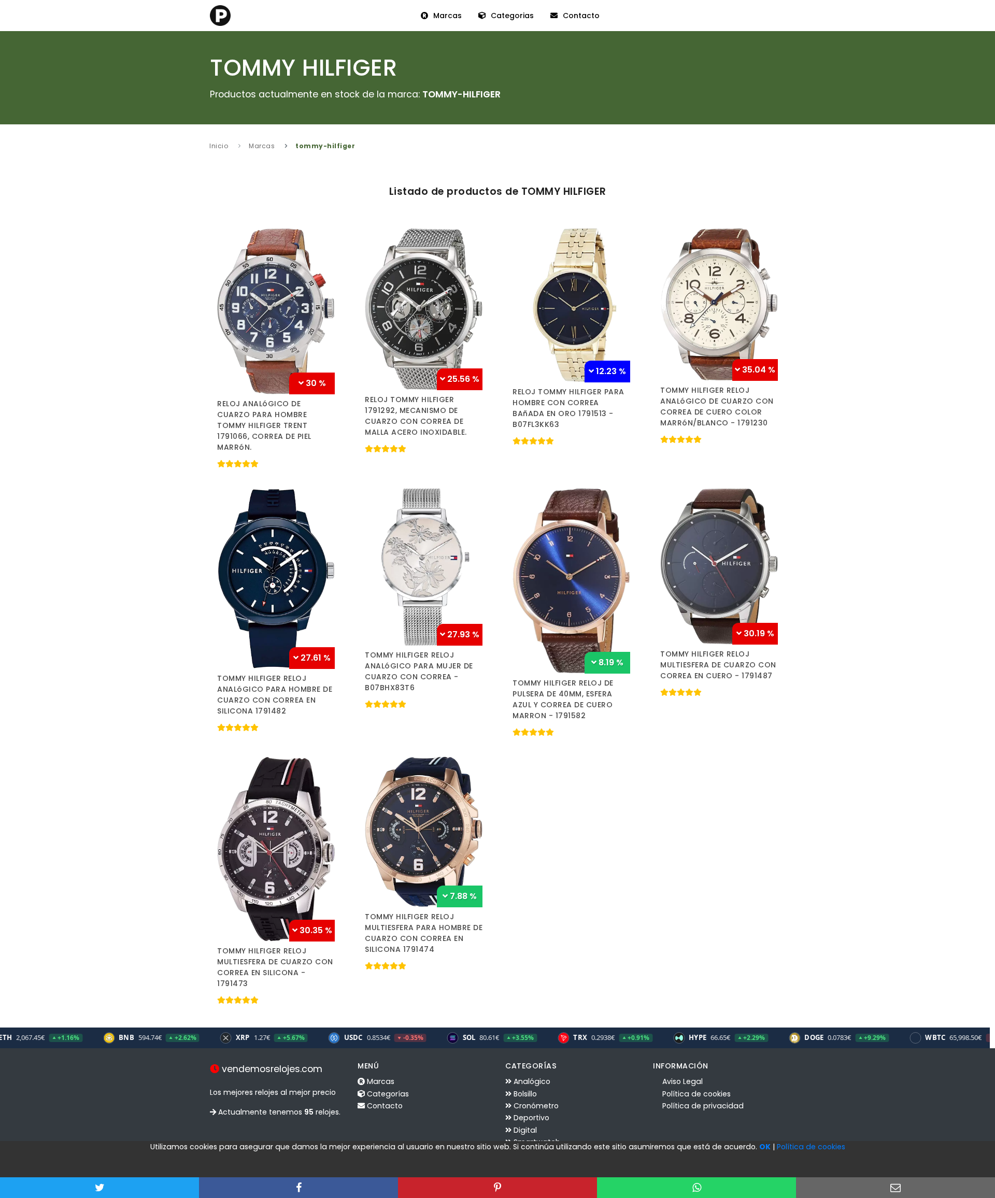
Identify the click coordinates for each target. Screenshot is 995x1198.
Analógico (530, 1081)
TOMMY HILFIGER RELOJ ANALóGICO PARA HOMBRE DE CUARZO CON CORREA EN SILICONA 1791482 (274, 694)
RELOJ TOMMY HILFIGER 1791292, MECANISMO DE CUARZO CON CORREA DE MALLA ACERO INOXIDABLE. (416, 415)
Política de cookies (695, 1094)
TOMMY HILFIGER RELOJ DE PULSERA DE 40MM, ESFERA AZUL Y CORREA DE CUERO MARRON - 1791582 (563, 699)
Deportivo (530, 1118)
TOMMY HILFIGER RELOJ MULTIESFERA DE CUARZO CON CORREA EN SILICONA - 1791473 (275, 967)
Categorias (511, 15)
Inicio (218, 145)
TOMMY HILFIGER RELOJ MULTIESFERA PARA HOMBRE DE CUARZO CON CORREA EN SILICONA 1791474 (423, 932)
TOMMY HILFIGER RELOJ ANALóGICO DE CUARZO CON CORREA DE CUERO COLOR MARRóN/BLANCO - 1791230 (717, 406)
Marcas (446, 15)
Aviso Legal (681, 1081)
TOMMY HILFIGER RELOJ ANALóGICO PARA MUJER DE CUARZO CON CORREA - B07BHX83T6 (419, 671)
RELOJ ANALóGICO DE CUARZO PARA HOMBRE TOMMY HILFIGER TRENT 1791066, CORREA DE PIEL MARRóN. (264, 425)
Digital (524, 1130)
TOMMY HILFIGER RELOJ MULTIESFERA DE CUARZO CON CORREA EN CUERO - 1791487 (718, 665)
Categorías (387, 1094)
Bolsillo (524, 1094)
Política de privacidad (702, 1106)
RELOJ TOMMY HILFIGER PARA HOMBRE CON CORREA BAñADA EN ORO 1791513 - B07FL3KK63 (568, 408)
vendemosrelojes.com (270, 1069)
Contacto (580, 15)
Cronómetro (535, 1106)
